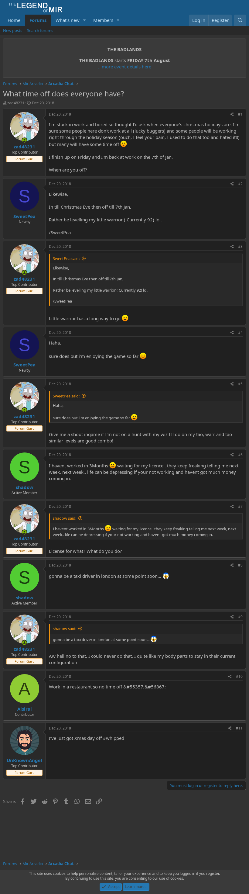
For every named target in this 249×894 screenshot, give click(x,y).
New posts (12, 30)
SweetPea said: (66, 258)
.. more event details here (124, 67)
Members (103, 20)
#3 (240, 246)
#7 (240, 506)
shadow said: (64, 518)
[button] (84, 20)
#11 (239, 728)
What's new (68, 20)
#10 (239, 676)
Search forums (40, 30)
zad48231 (15, 103)
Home (14, 20)
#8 (240, 565)
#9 (240, 616)
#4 (240, 332)
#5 (240, 383)
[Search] (240, 20)
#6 (240, 454)
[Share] (232, 114)
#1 (240, 114)
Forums (37, 20)
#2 (240, 183)
